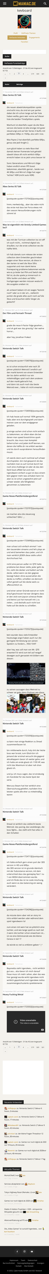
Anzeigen (40, 1263)
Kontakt (19, 1266)
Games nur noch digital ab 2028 (34, 1142)
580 (37, 74)
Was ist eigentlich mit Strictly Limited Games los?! (24, 226)
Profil (16, 33)
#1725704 (43, 531)
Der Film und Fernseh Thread (17, 313)
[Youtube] (32, 1251)
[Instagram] (24, 1251)
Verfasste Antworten (17, 37)
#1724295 (43, 959)
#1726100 (43, 352)
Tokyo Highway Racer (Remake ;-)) (18, 1192)
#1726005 (43, 402)
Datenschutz (32, 1260)
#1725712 (43, 499)
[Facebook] (17, 1251)
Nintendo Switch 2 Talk (28, 1108)
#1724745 (43, 847)
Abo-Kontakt (28, 1266)
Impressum (14, 1260)
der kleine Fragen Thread (28, 1133)
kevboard (24, 10)
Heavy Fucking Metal (13, 994)
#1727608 (43, 98)
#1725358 (43, 815)
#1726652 (43, 316)
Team (23, 1260)
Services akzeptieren (12, 1184)
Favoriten (24, 42)
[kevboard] (24, 30)
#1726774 (43, 231)
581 (43, 74)
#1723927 (43, 998)
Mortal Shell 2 (9, 1175)
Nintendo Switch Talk (13, 348)
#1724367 (43, 900)
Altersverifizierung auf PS (14, 1220)
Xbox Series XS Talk (12, 95)
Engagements (34, 37)
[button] (45, 3)
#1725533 (43, 620)
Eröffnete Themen (29, 33)
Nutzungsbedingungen (25, 1263)
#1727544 (43, 190)
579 (32, 74)
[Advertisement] (23, 1077)
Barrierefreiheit (9, 1263)
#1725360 (43, 727)
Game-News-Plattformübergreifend (20, 496)
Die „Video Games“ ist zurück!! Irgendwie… (21, 1229)
